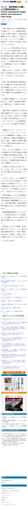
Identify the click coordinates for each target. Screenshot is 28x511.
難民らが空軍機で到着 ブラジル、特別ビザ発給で (14, 304)
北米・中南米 (18, 19)
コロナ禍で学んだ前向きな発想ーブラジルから (13, 285)
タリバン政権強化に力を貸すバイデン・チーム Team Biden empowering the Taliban (14, 367)
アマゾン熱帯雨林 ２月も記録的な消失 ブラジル (14, 297)
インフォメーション (5, 495)
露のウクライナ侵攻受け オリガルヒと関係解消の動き (14, 290)
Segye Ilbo (3, 482)
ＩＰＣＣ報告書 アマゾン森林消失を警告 (12, 311)
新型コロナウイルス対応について (8, 488)
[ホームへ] (9, 2)
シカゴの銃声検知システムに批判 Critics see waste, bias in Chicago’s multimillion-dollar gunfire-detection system (14, 345)
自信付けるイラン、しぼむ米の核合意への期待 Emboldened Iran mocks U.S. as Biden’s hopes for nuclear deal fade (14, 362)
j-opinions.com (4, 497)
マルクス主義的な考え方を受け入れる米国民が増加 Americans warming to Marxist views (14, 323)
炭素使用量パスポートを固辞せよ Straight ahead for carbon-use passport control (14, 350)
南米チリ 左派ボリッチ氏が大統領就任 (12, 300)
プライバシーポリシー (6, 502)
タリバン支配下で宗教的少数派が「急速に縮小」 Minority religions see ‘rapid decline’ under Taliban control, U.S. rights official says (14, 328)
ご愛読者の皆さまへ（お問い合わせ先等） (10, 490)
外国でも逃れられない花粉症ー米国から (12, 307)
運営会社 (3, 499)
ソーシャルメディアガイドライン (8, 504)
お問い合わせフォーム (6, 493)
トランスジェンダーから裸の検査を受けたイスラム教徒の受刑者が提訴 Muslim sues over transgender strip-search (14, 339)
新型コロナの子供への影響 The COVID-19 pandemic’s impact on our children (12, 334)
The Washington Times (6, 480)
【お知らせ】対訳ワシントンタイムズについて (13, 319)
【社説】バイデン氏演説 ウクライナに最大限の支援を (14, 277)
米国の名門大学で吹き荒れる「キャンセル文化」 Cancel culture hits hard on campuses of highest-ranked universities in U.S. (14, 356)
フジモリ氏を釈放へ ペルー (9, 294)
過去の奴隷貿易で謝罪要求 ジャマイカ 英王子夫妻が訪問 (14, 281)
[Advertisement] (14, 258)
